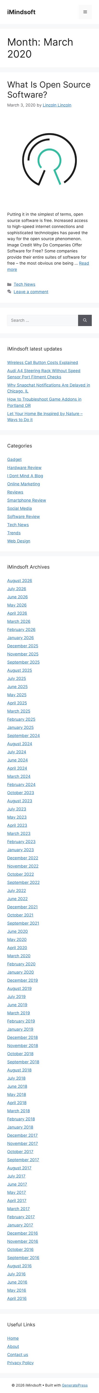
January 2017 (20, 1225)
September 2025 (23, 662)
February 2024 (21, 784)
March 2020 (19, 955)
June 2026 (17, 597)
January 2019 (20, 1029)
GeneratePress (75, 1385)
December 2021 (22, 907)
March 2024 (19, 776)
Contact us (17, 1354)
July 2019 (16, 996)
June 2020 (17, 931)
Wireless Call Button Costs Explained (42, 362)
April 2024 (17, 768)
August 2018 (19, 1070)
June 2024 (17, 760)
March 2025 (18, 711)
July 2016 (16, 1274)
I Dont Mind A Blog (25, 475)
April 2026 (17, 613)
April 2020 (17, 947)
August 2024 (19, 743)
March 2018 (18, 1110)
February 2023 (21, 841)
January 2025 (20, 727)
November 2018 (22, 1045)
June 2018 (17, 1086)
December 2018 (22, 1037)
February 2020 (21, 964)
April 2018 (16, 1102)
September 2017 (23, 1159)
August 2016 (19, 1265)
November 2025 (22, 654)
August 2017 (19, 1168)
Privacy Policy (20, 1362)
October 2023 (20, 792)
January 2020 (20, 972)
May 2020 (17, 939)
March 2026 (19, 621)
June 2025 (17, 686)
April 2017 (16, 1200)
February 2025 (21, 719)
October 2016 (20, 1249)
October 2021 (20, 915)
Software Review (23, 516)
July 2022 (16, 890)
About (13, 1346)
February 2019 (21, 1021)
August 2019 (19, 988)
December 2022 (22, 858)
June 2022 (17, 898)
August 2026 (19, 580)
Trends (14, 532)
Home (13, 1338)
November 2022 (22, 866)
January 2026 (20, 637)
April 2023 (17, 825)
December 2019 (22, 980)
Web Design (18, 541)
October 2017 (20, 1151)
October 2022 (20, 874)
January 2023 (20, 849)
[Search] (85, 320)
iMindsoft (21, 12)
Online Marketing (23, 484)
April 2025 (17, 703)
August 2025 (19, 670)
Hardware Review (24, 467)
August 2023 (19, 800)
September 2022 (23, 882)
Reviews (15, 492)
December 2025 (22, 645)
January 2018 (20, 1127)
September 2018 (23, 1062)
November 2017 (22, 1143)
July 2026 (16, 588)
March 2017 (18, 1208)
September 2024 (23, 735)
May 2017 (16, 1192)
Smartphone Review (26, 500)
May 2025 (16, 694)
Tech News (24, 284)
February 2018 (21, 1119)
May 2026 (17, 605)
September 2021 (23, 923)
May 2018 (16, 1094)
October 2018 (20, 1053)
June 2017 (17, 1184)
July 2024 (16, 752)
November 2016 (22, 1241)
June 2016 (17, 1282)
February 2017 (21, 1216)
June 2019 (17, 1004)
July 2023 (16, 809)
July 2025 (16, 678)
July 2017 (16, 1176)
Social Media (19, 508)
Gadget (14, 459)
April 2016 (17, 1298)
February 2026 (21, 629)
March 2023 (19, 833)
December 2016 (22, 1233)
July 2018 (16, 1078)
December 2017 (22, 1135)
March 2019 (18, 1013)
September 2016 (23, 1257)
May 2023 (17, 817)
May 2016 (16, 1290)
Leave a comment (31, 291)
